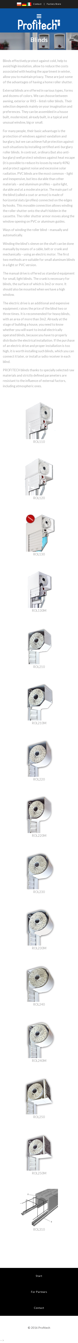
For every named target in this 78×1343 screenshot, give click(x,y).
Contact (37, 3)
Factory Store (54, 3)
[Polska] (19, 3)
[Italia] (29, 3)
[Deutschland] (24, 3)
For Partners (39, 1291)
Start (39, 1275)
